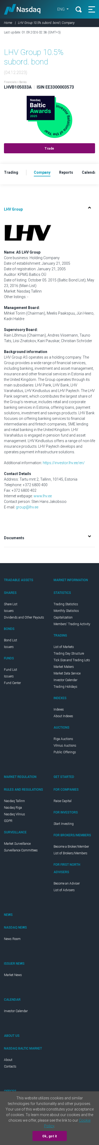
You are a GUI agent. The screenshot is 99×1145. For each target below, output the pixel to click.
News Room (12, 939)
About (8, 1060)
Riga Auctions (63, 739)
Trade (49, 148)
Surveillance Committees (21, 850)
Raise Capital (63, 801)
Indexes (59, 709)
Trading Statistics (66, 604)
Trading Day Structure (69, 653)
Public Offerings (65, 752)
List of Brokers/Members (70, 853)
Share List (10, 604)
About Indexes (63, 716)
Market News (13, 975)
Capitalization (63, 617)
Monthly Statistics (66, 611)
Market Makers (64, 667)
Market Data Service (67, 673)
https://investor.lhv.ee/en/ (64, 463)
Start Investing (64, 824)
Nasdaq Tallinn (14, 801)
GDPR (8, 821)
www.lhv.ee (43, 496)
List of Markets (64, 647)
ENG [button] (61, 9)
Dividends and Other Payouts (24, 617)
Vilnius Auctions (65, 745)
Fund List (10, 670)
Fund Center (12, 683)
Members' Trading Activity (72, 624)
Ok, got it (49, 1136)
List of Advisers (64, 890)
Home (8, 23)
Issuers (9, 611)
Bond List (10, 640)
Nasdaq (22, 9)
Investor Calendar (65, 680)
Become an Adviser (67, 883)
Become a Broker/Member (71, 846)
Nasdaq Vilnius (14, 814)
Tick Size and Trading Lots (72, 660)
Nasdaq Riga (13, 807)
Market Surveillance (17, 844)
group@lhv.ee (27, 507)
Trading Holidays (65, 687)
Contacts (10, 1066)
